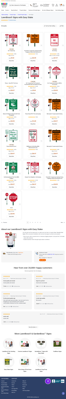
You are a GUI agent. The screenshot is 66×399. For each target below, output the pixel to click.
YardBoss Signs (57, 351)
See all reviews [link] (32, 327)
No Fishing (54, 50)
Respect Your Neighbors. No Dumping (33, 177)
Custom (7, 10)
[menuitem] (3, 10)
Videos (13, 384)
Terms (13, 386)
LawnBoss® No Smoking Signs (8, 352)
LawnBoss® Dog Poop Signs (41, 370)
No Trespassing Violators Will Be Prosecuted (55, 84)
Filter (62, 26)
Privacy (24, 386)
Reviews (13, 382)
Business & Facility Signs (34, 10)
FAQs (24, 388)
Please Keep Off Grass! (11, 146)
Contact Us (14, 380)
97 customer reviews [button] (12, 20)
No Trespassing (11, 50)
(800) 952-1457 (51, 254)
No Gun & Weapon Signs (47, 10)
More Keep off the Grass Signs (24, 370)
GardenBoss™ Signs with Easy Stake (41, 352)
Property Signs (23, 10)
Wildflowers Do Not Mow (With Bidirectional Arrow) (33, 147)
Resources (25, 384)
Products (24, 382)
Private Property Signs (22, 14)
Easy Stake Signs (8, 369)
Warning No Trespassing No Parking (54, 146)
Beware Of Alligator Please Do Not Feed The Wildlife (11, 114)
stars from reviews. (10, 0)
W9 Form (13, 392)
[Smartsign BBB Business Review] (58, 381)
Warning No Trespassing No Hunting (54, 113)
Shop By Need (14, 10)
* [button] (21, 254)
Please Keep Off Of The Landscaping (33, 113)
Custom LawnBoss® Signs (25, 351)
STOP (11, 207)
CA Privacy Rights (26, 390)
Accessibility (14, 390)
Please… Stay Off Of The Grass (11, 83)
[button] (53, 5)
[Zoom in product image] (20, 45)
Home (2, 10)
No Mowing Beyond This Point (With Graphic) (11, 178)
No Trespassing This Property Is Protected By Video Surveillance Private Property (32, 84)
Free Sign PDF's (15, 388)
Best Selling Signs (60, 10)
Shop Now (11, 60)
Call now (43, 260)
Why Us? (24, 380)
